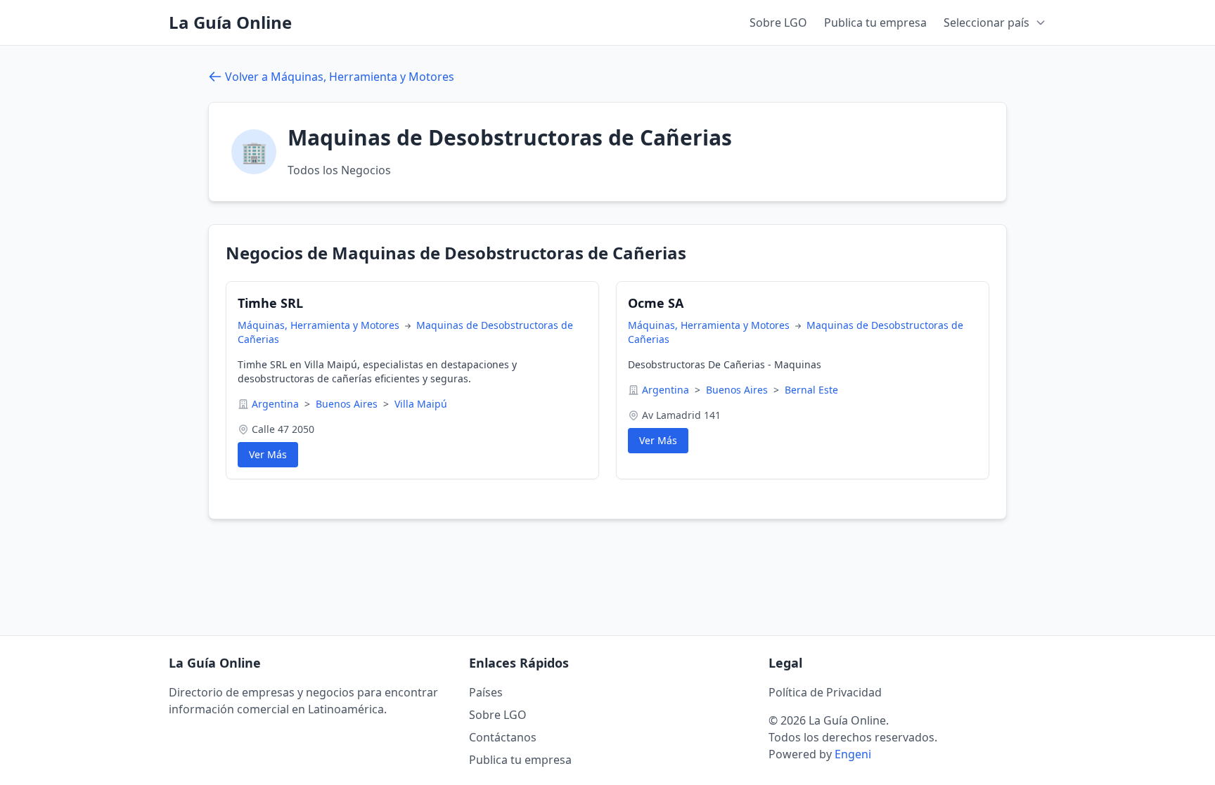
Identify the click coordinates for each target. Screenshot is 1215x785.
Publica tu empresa (875, 22)
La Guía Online (230, 22)
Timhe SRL (270, 302)
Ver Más (268, 454)
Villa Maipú (420, 403)
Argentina (277, 403)
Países (486, 692)
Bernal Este (811, 389)
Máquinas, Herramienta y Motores (320, 325)
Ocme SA (655, 302)
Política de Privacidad (825, 692)
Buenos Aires (348, 403)
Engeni (853, 754)
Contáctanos (502, 737)
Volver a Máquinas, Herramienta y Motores (339, 76)
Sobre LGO (778, 22)
